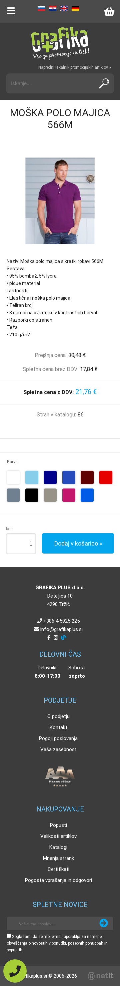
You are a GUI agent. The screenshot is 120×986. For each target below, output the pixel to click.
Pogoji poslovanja (58, 738)
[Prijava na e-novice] (103, 923)
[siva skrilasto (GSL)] (13, 495)
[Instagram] (56, 638)
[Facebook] (48, 638)
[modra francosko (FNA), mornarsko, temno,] (50, 477)
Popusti (58, 825)
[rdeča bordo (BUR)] (87, 477)
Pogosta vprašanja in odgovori (58, 880)
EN (64, 8)
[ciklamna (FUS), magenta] (68, 495)
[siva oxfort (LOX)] (50, 495)
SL (41, 8)
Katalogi (58, 847)
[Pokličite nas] (15, 971)
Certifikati (58, 869)
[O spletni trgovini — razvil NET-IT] (100, 976)
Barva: (13, 461)
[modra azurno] (87, 495)
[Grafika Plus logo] (60, 43)
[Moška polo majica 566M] (60, 201)
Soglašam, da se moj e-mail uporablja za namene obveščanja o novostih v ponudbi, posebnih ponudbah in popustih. (57, 943)
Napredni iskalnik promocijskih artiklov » (74, 67)
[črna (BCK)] (31, 495)
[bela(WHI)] (13, 477)
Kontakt (58, 727)
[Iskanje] (104, 83)
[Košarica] (109, 11)
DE (75, 8)
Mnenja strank (58, 858)
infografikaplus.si (61, 629)
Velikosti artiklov (58, 836)
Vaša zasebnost (58, 749)
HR (53, 8)
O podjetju (58, 716)
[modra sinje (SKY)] (31, 477)
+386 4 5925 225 (61, 621)
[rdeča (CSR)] (105, 477)
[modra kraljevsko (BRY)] (68, 477)
